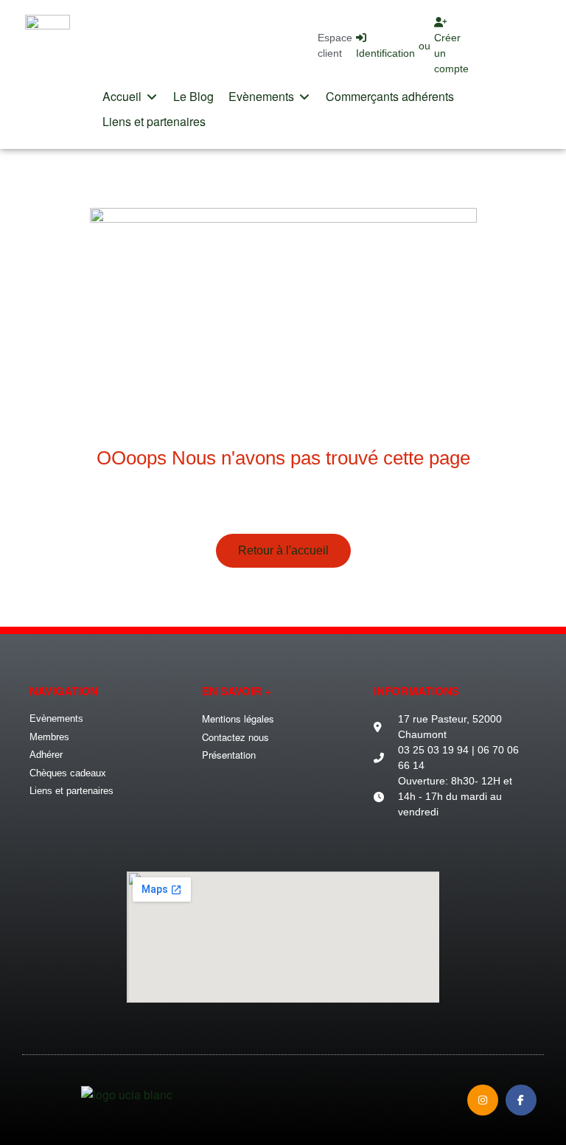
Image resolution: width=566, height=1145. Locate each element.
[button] (130, 96)
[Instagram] (482, 1100)
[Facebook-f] (521, 1100)
